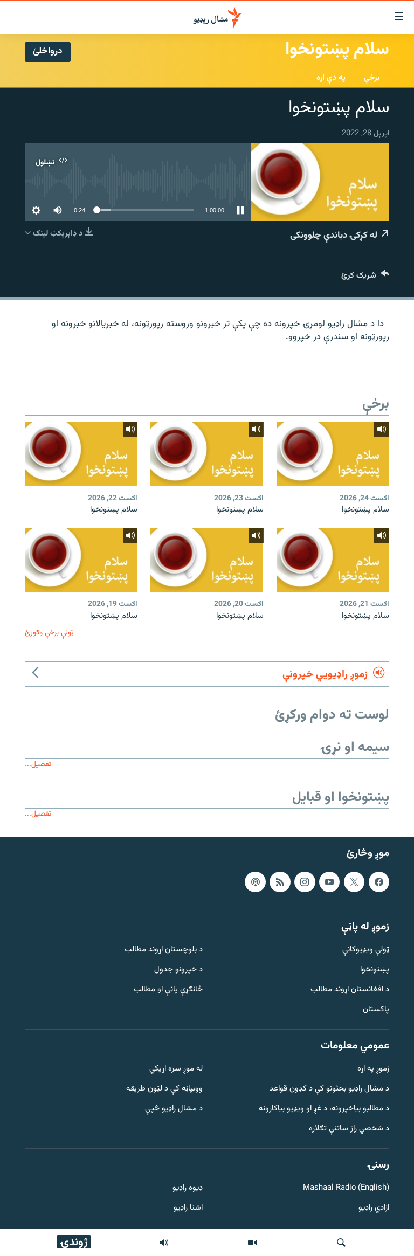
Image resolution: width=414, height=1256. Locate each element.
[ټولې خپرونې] (164, 1242)
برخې (372, 78)
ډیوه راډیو (187, 1188)
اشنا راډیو (188, 1208)
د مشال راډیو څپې (174, 1109)
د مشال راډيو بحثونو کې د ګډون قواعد (329, 1089)
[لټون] (341, 1242)
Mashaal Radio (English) (346, 1188)
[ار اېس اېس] (280, 881)
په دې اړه (331, 78)
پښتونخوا (374, 970)
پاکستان (376, 1010)
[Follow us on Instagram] (304, 881)
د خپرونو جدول (178, 970)
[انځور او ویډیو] (252, 1242)
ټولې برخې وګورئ (49, 632)
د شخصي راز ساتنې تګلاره (349, 1129)
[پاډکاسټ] (255, 881)
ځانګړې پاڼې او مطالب (168, 990)
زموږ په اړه (373, 1069)
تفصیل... (38, 764)
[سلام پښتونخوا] (333, 454)
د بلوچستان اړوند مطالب (164, 950)
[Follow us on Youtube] (329, 881)
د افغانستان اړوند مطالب (349, 990)
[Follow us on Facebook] (379, 881)
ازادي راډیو (373, 1208)
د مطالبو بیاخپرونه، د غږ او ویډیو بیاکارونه (324, 1109)
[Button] (365, 277)
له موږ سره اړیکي (176, 1069)
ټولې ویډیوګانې (365, 950)
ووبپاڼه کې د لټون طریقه (164, 1089)
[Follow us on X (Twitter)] (354, 881)
